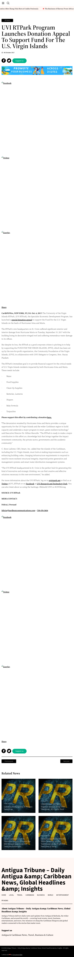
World (50, 895)
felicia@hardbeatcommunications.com (18, 510)
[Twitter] (37, 191)
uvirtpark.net (54, 480)
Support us (19, 61)
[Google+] (37, 266)
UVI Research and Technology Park (52, 483)
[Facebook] (37, 117)
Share (4, 307)
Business (41, 895)
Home (4, 895)
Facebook (30, 483)
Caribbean (30, 895)
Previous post (9, 761)
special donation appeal (21, 319)
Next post (66, 761)
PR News (7, 20)
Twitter (5, 483)
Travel (19, 895)
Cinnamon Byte (17, 955)
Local (11, 895)
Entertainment (62, 895)
